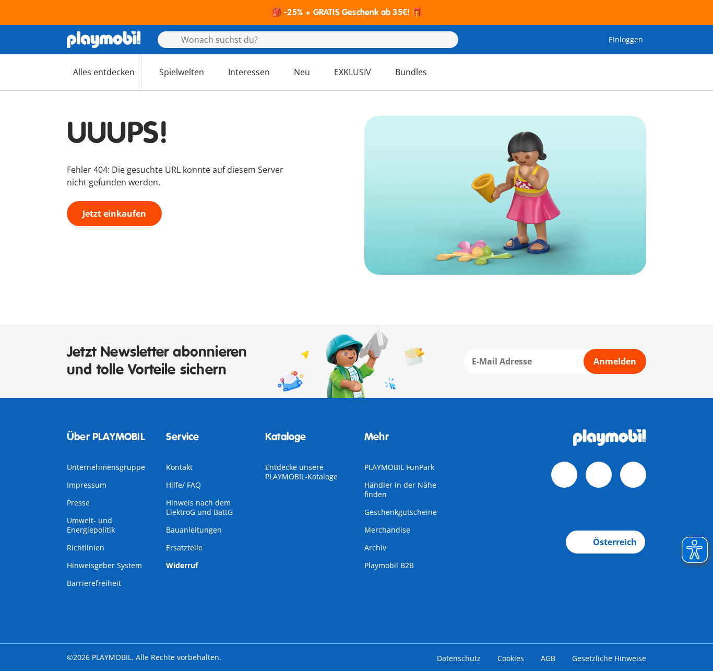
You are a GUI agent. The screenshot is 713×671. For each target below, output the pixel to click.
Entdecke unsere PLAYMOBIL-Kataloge (301, 471)
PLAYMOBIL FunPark (399, 467)
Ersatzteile (184, 547)
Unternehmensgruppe (106, 467)
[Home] (104, 39)
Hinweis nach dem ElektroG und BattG (199, 507)
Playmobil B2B (389, 565)
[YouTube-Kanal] (599, 475)
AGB (548, 658)
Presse (78, 503)
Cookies (510, 658)
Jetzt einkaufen (114, 213)
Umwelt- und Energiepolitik (91, 525)
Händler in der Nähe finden (400, 489)
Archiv (375, 547)
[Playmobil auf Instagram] (633, 475)
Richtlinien (85, 547)
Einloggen (626, 39)
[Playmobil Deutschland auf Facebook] (564, 475)
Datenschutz (459, 658)
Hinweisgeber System (104, 565)
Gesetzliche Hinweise (609, 658)
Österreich (615, 542)
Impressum (86, 485)
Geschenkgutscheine (400, 512)
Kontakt (179, 467)
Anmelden (614, 361)
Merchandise (387, 530)
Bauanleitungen (194, 530)
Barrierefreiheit (94, 583)
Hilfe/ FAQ (183, 485)
